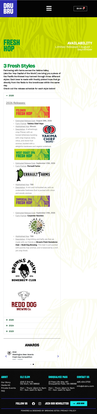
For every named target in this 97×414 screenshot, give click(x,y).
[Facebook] (33, 403)
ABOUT (4, 377)
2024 (11, 326)
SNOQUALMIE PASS (58, 377)
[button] (32, 95)
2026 (11, 96)
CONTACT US (83, 377)
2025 (11, 320)
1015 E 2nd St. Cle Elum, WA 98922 (30, 383)
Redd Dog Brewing (29, 245)
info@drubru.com (85, 386)
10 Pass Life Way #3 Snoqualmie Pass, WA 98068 (62, 383)
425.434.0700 (83, 382)
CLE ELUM (25, 377)
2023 (11, 331)
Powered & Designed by (33, 411)
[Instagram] (39, 403)
